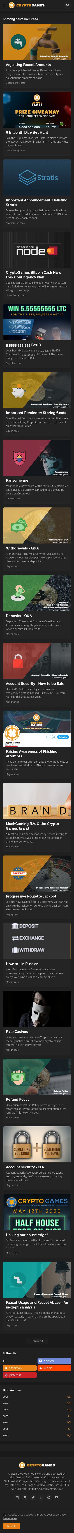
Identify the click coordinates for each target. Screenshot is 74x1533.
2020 (37, 1435)
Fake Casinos (17, 1032)
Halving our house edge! (27, 1235)
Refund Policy (17, 1099)
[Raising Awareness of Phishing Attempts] (37, 729)
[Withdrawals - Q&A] (37, 525)
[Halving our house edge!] (37, 1212)
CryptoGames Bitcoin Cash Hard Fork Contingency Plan (33, 274)
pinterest (15, 1375)
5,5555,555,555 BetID (23, 345)
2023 (37, 1416)
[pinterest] (49, 1497)
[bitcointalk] (25, 1497)
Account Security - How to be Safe (35, 683)
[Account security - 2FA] (37, 1144)
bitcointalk (15, 1368)
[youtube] (57, 1497)
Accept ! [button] (12, 1526)
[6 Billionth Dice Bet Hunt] (37, 110)
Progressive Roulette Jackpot (31, 896)
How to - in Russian (22, 964)
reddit (48, 1368)
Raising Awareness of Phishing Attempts (31, 753)
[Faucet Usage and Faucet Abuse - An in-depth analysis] (37, 1280)
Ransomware (17, 480)
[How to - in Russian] (37, 941)
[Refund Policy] (37, 1077)
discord (49, 1361)
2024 (37, 1409)
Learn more (10, 1518)
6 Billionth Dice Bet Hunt (27, 132)
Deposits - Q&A (19, 616)
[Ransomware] (37, 458)
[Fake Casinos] (37, 1009)
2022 (37, 1422)
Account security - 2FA (25, 1167)
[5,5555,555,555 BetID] (37, 322)
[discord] (17, 1497)
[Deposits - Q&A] (37, 593)
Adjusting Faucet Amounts (28, 65)
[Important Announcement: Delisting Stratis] (37, 177)
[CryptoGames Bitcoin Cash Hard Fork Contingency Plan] (37, 250)
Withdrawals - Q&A (22, 548)
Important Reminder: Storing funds (36, 413)
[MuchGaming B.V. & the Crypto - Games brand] (37, 801)
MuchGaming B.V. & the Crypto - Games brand (33, 826)
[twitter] (33, 1497)
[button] (4, 5)
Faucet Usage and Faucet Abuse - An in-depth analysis (37, 1304)
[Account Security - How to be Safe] (37, 661)
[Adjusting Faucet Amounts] (37, 42)
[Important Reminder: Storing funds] (37, 390)
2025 (37, 1403)
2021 (37, 1428)
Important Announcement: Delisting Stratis (37, 202)
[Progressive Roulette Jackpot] (37, 873)
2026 (37, 1396)
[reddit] (41, 1497)
